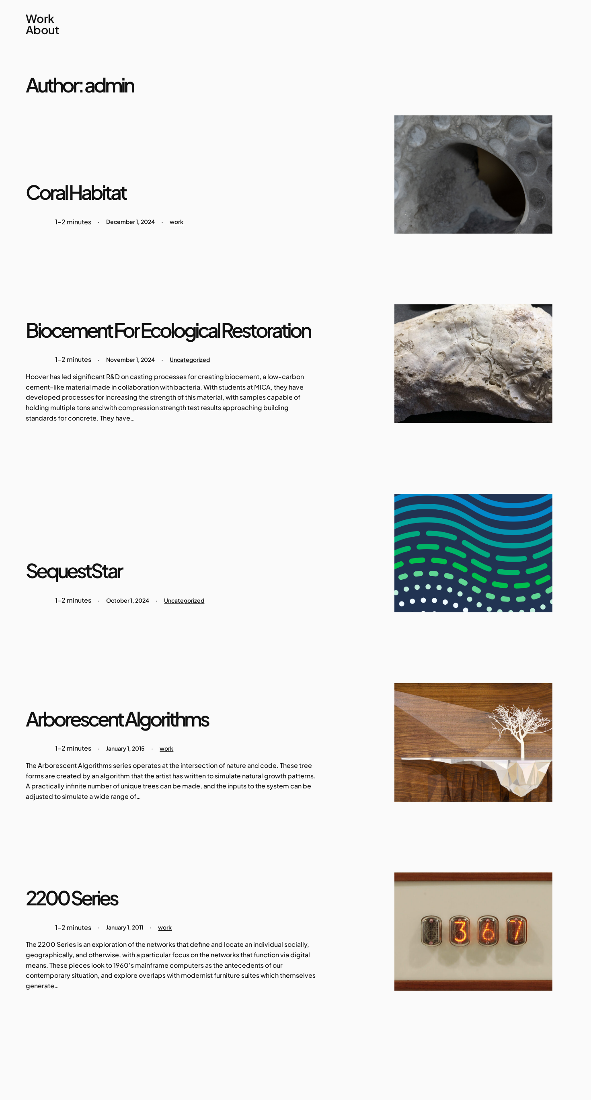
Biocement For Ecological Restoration (168, 330)
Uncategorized (190, 359)
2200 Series (71, 898)
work (176, 221)
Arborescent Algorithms (117, 719)
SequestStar (74, 571)
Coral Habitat (76, 192)
